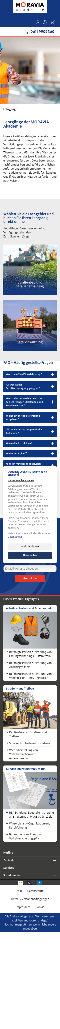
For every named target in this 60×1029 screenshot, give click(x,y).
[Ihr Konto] (45, 21)
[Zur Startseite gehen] (30, 7)
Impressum (23, 907)
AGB (19, 891)
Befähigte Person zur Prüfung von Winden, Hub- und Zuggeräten (30, 675)
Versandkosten (27, 920)
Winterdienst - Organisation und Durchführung (29, 825)
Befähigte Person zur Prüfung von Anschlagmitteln (30, 665)
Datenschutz (35, 891)
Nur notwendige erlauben (21, 480)
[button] (30, 374)
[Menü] (6, 21)
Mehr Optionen (30, 546)
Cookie (40, 907)
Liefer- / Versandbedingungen (30, 899)
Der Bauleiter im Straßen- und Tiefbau (28, 734)
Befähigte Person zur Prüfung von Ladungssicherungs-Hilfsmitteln (30, 654)
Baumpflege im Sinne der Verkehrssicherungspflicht (25, 836)
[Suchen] (37, 21)
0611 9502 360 (42, 32)
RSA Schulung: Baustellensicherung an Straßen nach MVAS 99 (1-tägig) (31, 814)
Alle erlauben (30, 555)
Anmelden (30, 578)
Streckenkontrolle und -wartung (29, 743)
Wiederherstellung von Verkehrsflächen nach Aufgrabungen (23, 754)
